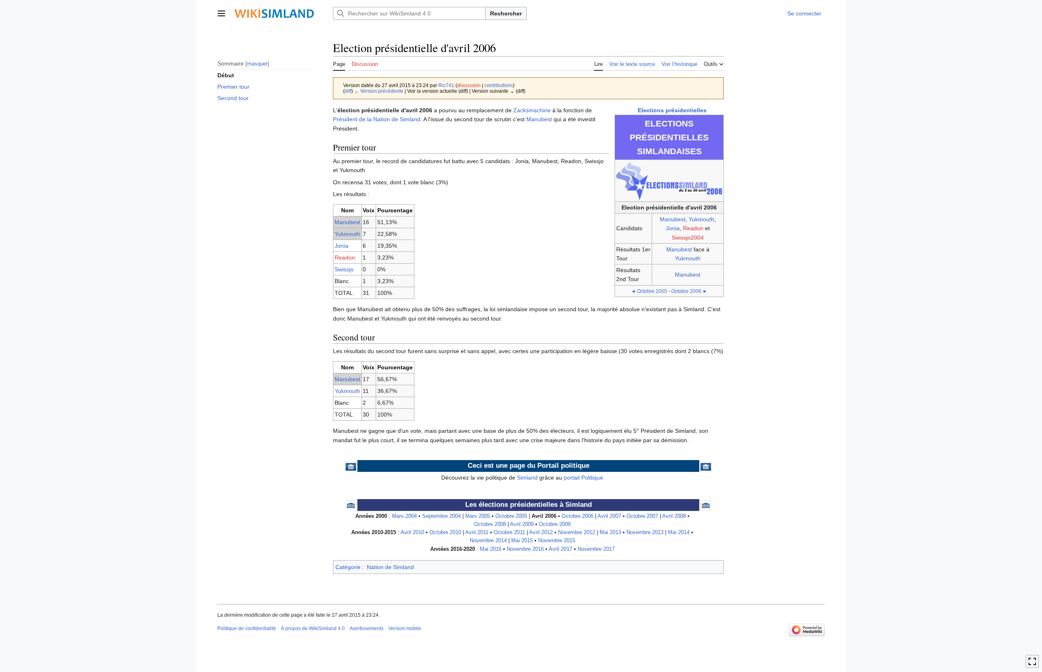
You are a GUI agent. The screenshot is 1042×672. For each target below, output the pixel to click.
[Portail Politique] (351, 466)
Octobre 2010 (445, 532)
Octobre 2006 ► (689, 291)
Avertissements (366, 628)
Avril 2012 (541, 532)
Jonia (673, 228)
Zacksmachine (532, 110)
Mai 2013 (610, 532)
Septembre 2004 (441, 516)
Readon (693, 228)
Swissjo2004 (688, 237)
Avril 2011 (476, 532)
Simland (527, 477)
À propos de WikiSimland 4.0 (313, 628)
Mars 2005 (477, 516)
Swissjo (344, 269)
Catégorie (348, 567)
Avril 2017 (560, 549)
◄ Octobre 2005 (649, 291)
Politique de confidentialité (246, 628)
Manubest (672, 219)
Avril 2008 (674, 516)
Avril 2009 (522, 524)
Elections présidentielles (672, 110)
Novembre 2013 (644, 532)
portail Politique (583, 477)
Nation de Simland (390, 567)
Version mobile (404, 628)
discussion (469, 85)
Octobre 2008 (490, 524)
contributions (498, 85)
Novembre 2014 (488, 540)
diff (348, 91)
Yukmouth (701, 219)
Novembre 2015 (556, 540)
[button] (221, 13)
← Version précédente (378, 91)
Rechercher (506, 13)
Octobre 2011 (509, 532)
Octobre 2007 (642, 516)
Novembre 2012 (576, 532)
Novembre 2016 (525, 549)
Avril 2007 (609, 516)
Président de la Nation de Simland (376, 119)
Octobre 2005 (511, 516)
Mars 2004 (404, 516)
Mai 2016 (490, 549)
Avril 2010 (412, 532)
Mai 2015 (522, 540)
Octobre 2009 (555, 524)
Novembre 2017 (596, 549)
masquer (257, 63)
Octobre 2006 (577, 516)
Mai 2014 (679, 532)
